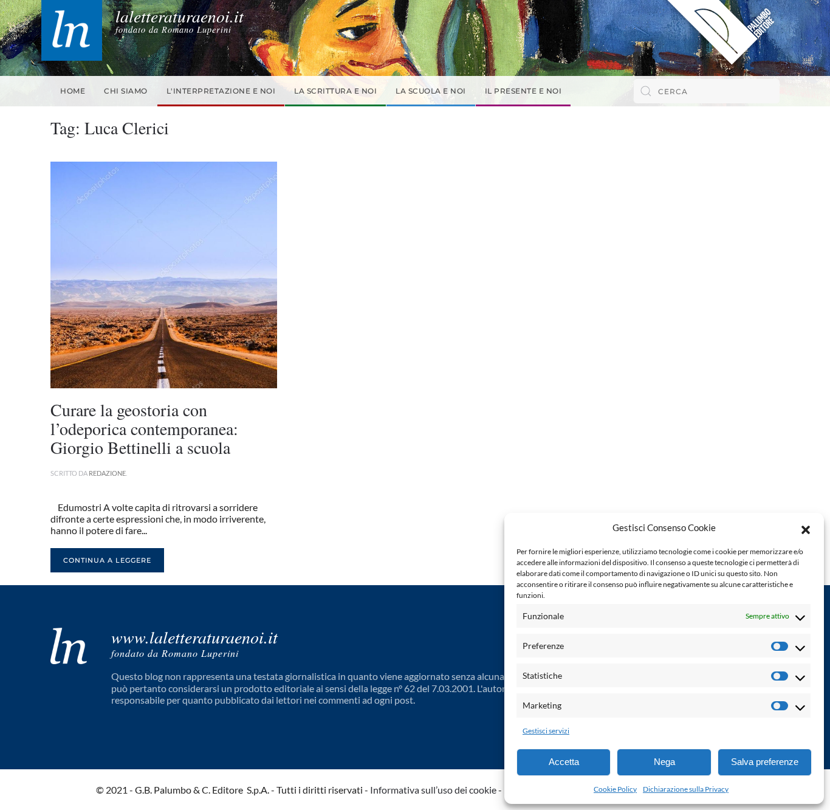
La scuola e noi (431, 90)
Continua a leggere (107, 560)
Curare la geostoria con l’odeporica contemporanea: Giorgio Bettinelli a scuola (144, 428)
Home (72, 90)
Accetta (564, 762)
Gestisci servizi (546, 730)
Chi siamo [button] (126, 90)
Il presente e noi (523, 90)
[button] (806, 528)
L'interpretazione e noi (221, 90)
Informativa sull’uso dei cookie (433, 789)
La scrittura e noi (335, 90)
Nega (664, 762)
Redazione (107, 473)
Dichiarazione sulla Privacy (686, 789)
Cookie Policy (615, 789)
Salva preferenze (764, 762)
